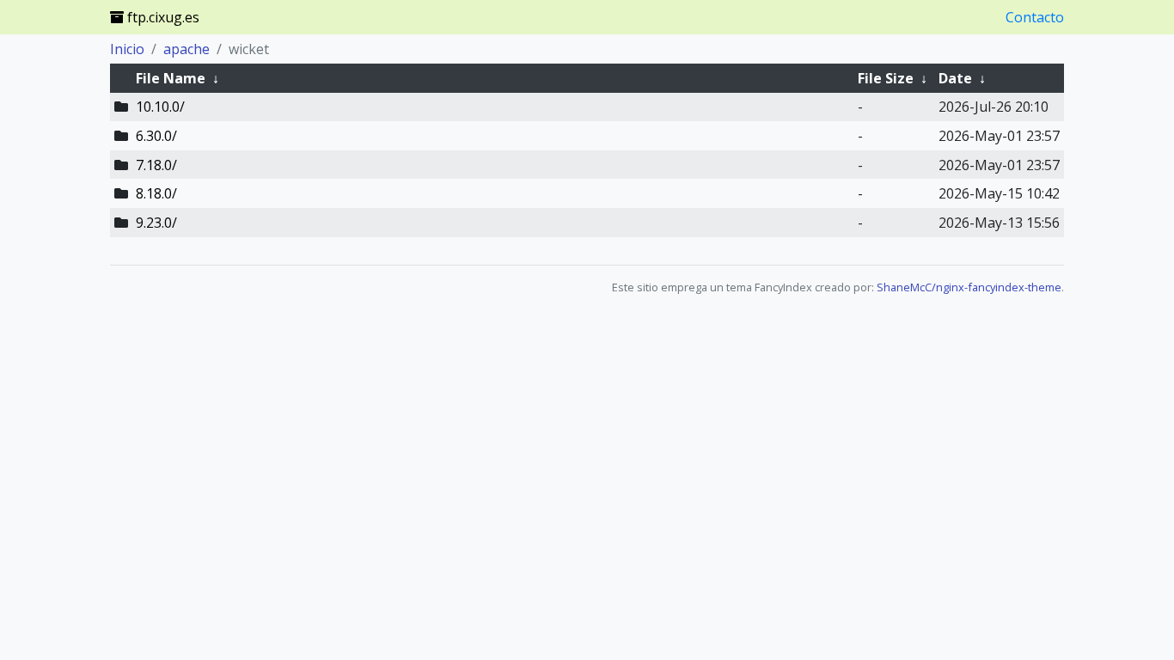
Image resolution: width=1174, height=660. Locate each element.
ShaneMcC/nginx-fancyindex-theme (969, 287)
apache (186, 49)
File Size (886, 78)
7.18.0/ (156, 165)
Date (955, 78)
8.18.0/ (156, 193)
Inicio (127, 49)
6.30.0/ (156, 135)
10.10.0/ (160, 106)
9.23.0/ (156, 222)
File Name (170, 78)
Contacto (1035, 17)
